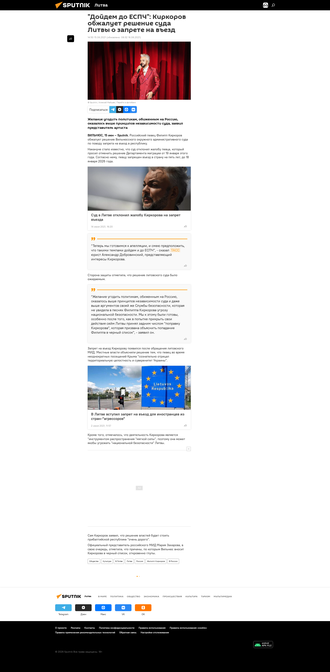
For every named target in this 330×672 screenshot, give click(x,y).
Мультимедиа (223, 596)
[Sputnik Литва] (74, 9)
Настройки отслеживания (155, 632)
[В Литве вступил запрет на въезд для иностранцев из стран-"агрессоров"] (139, 388)
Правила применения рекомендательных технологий (85, 632)
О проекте (61, 627)
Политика (116, 596)
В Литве (119, 561)
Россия (139, 561)
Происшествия (172, 596)
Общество (94, 561)
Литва (129, 561)
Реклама (75, 627)
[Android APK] (263, 645)
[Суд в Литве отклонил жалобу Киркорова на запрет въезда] (139, 189)
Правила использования (152, 627)
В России (173, 561)
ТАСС (175, 250)
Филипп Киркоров (156, 561)
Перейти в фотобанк (126, 102)
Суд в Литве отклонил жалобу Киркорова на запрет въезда (135, 217)
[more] (185, 226)
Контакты (89, 627)
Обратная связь (127, 632)
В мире (102, 596)
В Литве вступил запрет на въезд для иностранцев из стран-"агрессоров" (137, 416)
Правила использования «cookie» (188, 627)
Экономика (151, 596)
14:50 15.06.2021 (97, 37)
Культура (107, 561)
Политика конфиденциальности (116, 627)
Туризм (205, 596)
